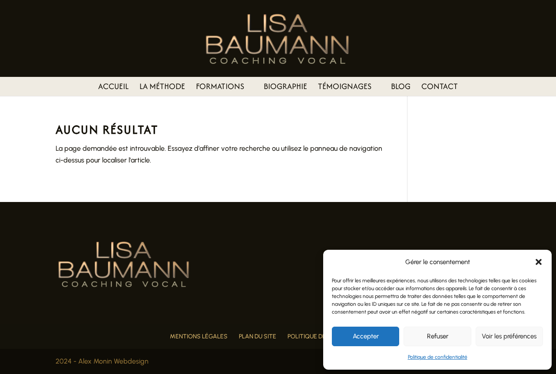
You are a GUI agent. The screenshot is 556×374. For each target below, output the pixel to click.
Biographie (285, 87)
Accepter (366, 336)
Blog (400, 87)
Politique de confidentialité (437, 357)
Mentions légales (199, 336)
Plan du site (257, 336)
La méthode (162, 87)
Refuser (437, 336)
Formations (220, 87)
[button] (538, 262)
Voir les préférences (509, 336)
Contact (439, 87)
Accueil (113, 87)
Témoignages (344, 87)
